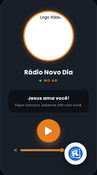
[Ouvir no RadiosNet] (75, 153)
